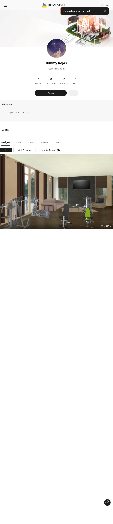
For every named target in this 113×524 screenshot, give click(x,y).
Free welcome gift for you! (76, 10)
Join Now (104, 5)
